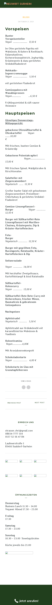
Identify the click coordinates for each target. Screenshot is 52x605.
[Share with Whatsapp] (28, 387)
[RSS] (26, 589)
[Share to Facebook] (24, 387)
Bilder (26, 17)
